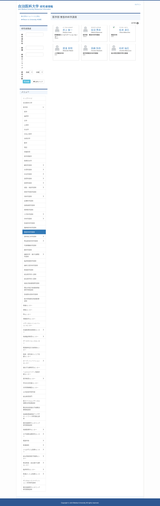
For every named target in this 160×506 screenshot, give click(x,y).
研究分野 (22, 75)
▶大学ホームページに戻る (30, 16)
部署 (22, 49)
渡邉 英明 (67, 48)
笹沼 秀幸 (96, 29)
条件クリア (39, 81)
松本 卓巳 (124, 29)
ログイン (138, 4)
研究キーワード (22, 61)
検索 (27, 81)
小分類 (37, 72)
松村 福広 (124, 48)
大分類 (27, 72)
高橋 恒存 (96, 48)
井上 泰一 (67, 29)
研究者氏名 (22, 38)
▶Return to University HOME (31, 19)
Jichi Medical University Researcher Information (34, 9)
